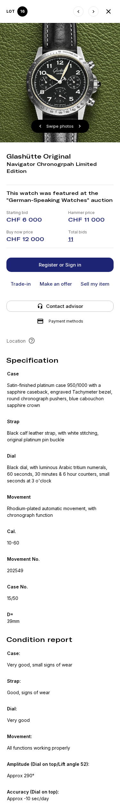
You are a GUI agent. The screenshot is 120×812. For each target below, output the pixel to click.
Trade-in (21, 284)
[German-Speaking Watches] (108, 11)
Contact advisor (64, 306)
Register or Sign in (60, 265)
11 (70, 239)
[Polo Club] (78, 11)
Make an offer (56, 284)
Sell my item (95, 284)
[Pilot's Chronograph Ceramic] (93, 11)
